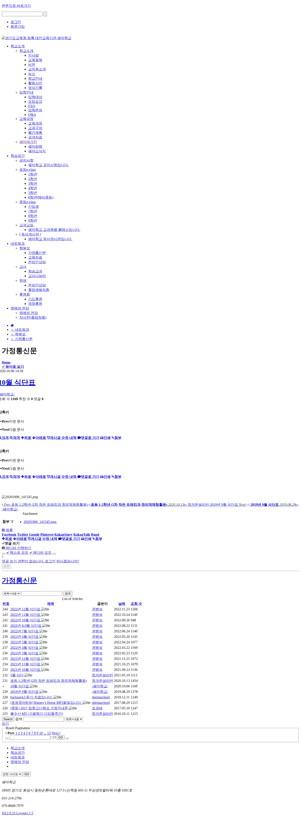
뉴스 (31, 74)
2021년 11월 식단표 (25, 664)
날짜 (121, 603)
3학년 (32, 183)
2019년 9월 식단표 (24, 692)
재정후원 (35, 303)
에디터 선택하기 (18, 548)
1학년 (32, 174)
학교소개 (26, 51)
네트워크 (18, 757)
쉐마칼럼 (35, 146)
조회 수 (136, 603)
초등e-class (27, 169)
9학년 (32, 220)
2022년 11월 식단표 (25, 614)
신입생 (33, 206)
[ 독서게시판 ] (30, 234)
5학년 (32, 193)
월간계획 (35, 132)
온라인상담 (37, 262)
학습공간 (18, 752)
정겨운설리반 (102, 675)
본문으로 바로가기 (16, 5)
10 (41, 733)
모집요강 (35, 101)
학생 (22, 280)
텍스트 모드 (17, 552)
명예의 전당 (28, 313)
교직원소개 (37, 69)
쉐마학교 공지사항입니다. (48, 165)
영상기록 (35, 88)
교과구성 (35, 128)
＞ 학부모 (18, 334)
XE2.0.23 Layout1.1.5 (17, 813)
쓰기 (5, 723)
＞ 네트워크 (20, 329)
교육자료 (35, 257)
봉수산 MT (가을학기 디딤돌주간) (36, 714)
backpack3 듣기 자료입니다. (32, 697)
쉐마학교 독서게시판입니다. (50, 239)
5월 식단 (17, 675)
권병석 (97, 609)
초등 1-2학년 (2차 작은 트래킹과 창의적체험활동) (48, 681)
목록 (9, 530)
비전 (31, 64)
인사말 (33, 55)
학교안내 (35, 78)
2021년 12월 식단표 (25, 659)
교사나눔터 (37, 276)
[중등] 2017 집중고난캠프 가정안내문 (39, 708)
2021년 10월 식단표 (25, 670)
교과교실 (26, 225)
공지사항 (26, 160)
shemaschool (101, 697)
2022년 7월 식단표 (24, 631)
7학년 (32, 211)
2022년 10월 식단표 (25, 620)
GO (60, 737)
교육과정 (26, 119)
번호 (5, 603)
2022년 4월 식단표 (24, 648)
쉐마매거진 (28, 142)
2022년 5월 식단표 (24, 642)
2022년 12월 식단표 (25, 609)
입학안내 (26, 92)
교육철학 (35, 60)
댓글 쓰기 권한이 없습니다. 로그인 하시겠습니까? (40, 561)
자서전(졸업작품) (32, 317)
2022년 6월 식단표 (24, 637)
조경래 (97, 708)
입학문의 (35, 110)
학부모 (24, 248)
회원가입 (18, 26)
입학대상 (35, 97)
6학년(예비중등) (40, 197)
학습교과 (35, 271)
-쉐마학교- (100, 686)
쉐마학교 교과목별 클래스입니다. (54, 230)
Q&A (32, 114)
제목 (50, 603)
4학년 (32, 188)
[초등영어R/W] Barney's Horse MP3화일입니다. (46, 703)
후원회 (24, 294)
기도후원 (35, 299)
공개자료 (35, 137)
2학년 (32, 179)
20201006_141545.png (40, 522)
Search (8, 719)
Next (55, 733)
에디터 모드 (40, 552)
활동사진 (35, 83)
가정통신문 (37, 253)
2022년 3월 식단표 (24, 653)
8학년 (32, 216)
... (45, 733)
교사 (22, 267)
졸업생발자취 (38, 290)
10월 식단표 (20, 686)
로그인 (16, 22)
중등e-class (27, 202)
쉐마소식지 (37, 151)
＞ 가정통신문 (22, 339)
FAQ (31, 106)
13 (49, 733)
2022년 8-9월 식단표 (26, 625)
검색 (68, 593)
